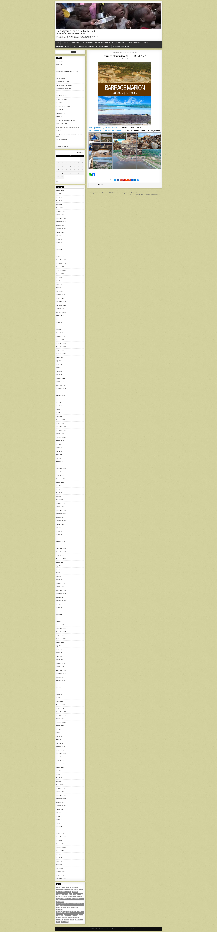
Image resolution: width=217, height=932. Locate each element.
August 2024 (60, 274)
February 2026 (60, 211)
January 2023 (60, 340)
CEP (57, 892)
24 (62, 173)
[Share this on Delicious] (138, 180)
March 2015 (59, 659)
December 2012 (61, 753)
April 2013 (59, 739)
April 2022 (59, 371)
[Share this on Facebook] (118, 180)
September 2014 (61, 680)
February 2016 (60, 621)
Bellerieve (59, 889)
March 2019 (59, 500)
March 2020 (59, 458)
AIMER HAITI (60, 61)
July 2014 (59, 687)
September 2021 (61, 395)
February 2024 (60, 294)
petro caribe (60, 919)
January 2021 (60, 423)
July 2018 (59, 527)
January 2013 (60, 750)
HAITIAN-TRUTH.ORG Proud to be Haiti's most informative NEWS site (76, 32)
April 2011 (59, 823)
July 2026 (59, 194)
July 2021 (59, 402)
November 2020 (61, 430)
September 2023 (61, 312)
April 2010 (59, 865)
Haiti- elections (60, 902)
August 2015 (60, 642)
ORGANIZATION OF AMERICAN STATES (68, 127)
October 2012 (60, 760)
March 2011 (59, 826)
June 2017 (59, 569)
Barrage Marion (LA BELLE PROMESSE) (124, 55)
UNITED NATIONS (61, 139)
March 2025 (59, 249)
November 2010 (61, 840)
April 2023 (59, 329)
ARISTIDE (59, 64)
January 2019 (60, 507)
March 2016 (59, 618)
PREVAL (58, 130)
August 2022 (60, 357)
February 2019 (60, 503)
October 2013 (60, 719)
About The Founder (104, 46)
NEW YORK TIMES (61, 123)
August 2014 (60, 684)
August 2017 (60, 562)
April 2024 (59, 288)
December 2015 (61, 628)
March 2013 (59, 743)
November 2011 (61, 798)
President (66, 919)
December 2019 (61, 468)
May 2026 (59, 201)
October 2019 (60, 475)
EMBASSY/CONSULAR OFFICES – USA (67, 71)
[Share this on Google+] (121, 180)
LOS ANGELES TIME (62, 109)
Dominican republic (78, 894)
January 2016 (60, 625)
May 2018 (59, 534)
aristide (63, 887)
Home (57, 43)
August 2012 (60, 767)
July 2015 (59, 646)
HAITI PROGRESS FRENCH (64, 89)
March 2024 (59, 291)
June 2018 (59, 531)
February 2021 (60, 420)
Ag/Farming (65, 43)
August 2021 (60, 399)
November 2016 (61, 593)
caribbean (70, 889)
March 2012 (59, 785)
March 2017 (59, 579)
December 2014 (61, 670)
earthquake (64, 896)
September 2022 (61, 354)
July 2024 (59, 277)
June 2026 (59, 197)
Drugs (58, 896)
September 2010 (61, 847)
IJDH (57, 92)
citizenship (62, 892)
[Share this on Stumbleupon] (129, 180)
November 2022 (61, 347)
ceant (81, 889)
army (68, 887)
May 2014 (59, 694)
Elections (145, 43)
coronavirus (75, 892)
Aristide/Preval (75, 43)
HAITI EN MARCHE (61, 78)
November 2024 (61, 263)
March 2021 (59, 416)
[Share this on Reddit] (126, 180)
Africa (58, 887)
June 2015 (59, 649)
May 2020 (59, 451)
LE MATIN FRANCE (61, 99)
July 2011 (59, 812)
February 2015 (60, 663)
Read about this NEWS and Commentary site (84, 46)
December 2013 (61, 712)
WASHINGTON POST (62, 146)
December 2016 (61, 590)
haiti (81, 896)
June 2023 (59, 322)
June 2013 (59, 732)
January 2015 (60, 666)
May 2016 (59, 611)
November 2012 (61, 757)
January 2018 (60, 545)
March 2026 (59, 208)
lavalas (81, 915)
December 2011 (61, 795)
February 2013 (60, 746)
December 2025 (61, 218)
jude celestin (60, 915)
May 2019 (59, 493)
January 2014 (60, 708)
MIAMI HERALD (60, 113)
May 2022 (59, 367)
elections (76, 896)
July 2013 (59, 729)
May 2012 (59, 778)
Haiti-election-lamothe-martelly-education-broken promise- (69, 899)
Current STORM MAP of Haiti (64, 68)
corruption (59, 894)
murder (70, 917)
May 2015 (59, 652)
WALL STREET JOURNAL (63, 143)
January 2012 (60, 792)
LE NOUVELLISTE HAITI (63, 106)
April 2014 (59, 698)
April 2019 (59, 496)
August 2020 (60, 440)
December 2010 (61, 837)
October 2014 (60, 677)
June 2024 (59, 281)
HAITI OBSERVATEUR (62, 82)
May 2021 (59, 409)
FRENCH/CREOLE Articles (62, 46)
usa (62, 922)
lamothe (66, 915)
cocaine (68, 892)
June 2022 (59, 364)
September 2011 (61, 805)
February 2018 (60, 541)
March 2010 (59, 868)
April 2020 (59, 454)
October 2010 (60, 844)
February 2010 (60, 871)
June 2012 (59, 774)
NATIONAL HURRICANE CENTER (65, 120)
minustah (64, 917)
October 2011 (60, 802)
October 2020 (60, 434)
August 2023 (60, 315)
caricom (76, 889)
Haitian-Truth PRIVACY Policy (121, 46)
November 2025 (61, 221)
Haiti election (60, 909)
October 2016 (60, 597)
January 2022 (60, 381)
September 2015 (61, 639)
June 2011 (59, 816)
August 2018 (60, 524)
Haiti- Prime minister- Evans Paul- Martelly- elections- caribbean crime (69, 904)
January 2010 (60, 875)
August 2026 (60, 190)
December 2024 (61, 260)
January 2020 (60, 465)
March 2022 (59, 374)
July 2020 (59, 444)
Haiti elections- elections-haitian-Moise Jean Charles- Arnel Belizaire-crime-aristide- (69, 912)
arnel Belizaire (74, 887)
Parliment (76, 917)
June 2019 (59, 489)
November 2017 (61, 552)
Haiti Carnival (74, 907)
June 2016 (59, 607)
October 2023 (60, 308)
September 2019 (61, 479)
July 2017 (59, 566)
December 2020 (61, 427)
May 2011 (59, 819)
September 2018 (61, 520)
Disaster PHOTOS (120, 43)
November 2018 (61, 513)
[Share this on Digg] (132, 180)
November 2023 (61, 305)
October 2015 (60, 635)
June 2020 (59, 447)
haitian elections (66, 907)
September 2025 (61, 228)
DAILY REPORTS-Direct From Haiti (104, 43)
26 (70, 173)
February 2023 (60, 336)
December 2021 (61, 385)
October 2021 (60, 392)
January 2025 (60, 256)
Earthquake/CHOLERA (134, 43)
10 (62, 166)
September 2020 (61, 437)
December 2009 (61, 878)
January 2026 (60, 215)
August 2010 (60, 851)
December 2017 (61, 548)
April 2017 (59, 576)
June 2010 (59, 858)
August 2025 (60, 232)
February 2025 (60, 253)
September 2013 (61, 722)
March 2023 (59, 333)
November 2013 (61, 715)
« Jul (57, 181)
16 (58, 170)
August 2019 (60, 482)
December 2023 (61, 301)
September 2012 (61, 764)
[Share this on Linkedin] (135, 180)
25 (66, 173)
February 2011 (60, 830)
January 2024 (60, 298)
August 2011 (60, 809)
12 (70, 166)
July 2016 (59, 604)
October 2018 (60, 517)
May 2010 (59, 861)
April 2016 (59, 614)
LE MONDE (59, 103)
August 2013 (60, 725)
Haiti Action (59, 75)
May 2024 (59, 284)
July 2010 (59, 854)
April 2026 (59, 204)
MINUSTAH (59, 116)
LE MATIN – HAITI (61, 96)
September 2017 (61, 559)
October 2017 (60, 555)
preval (72, 919)
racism (58, 922)
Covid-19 (66, 894)
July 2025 (59, 235)
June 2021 (59, 406)
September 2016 (61, 600)
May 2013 (59, 736)
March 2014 (59, 701)
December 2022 (61, 343)
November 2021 (61, 388)
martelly (59, 917)
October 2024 (60, 267)
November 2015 (61, 632)
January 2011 (60, 833)
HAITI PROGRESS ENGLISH (64, 85)
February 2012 (60, 788)
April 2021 (59, 413)
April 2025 (59, 246)
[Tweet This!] (115, 180)
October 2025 (60, 225)
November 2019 (61, 472)
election (70, 896)
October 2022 (60, 350)
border (64, 889)
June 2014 (59, 691)
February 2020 (60, 461)
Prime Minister (78, 919)
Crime (70, 894)
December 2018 (61, 510)
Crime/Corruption (87, 43)
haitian (58, 907)
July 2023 (59, 319)
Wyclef (66, 922)
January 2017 (60, 586)
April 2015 (59, 656)
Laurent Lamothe (74, 915)
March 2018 (59, 538)
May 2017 (59, 573)
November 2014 (61, 673)
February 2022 (60, 378)
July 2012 (59, 771)
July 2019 (59, 486)
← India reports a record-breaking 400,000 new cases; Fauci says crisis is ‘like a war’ (112, 193)
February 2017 (60, 583)
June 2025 (59, 239)
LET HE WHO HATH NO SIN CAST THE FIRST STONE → (145, 195)
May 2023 (59, 326)
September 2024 (61, 270)
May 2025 (59, 242)
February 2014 (60, 705)
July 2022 (59, 361)
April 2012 (59, 781)
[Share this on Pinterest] (123, 180)
